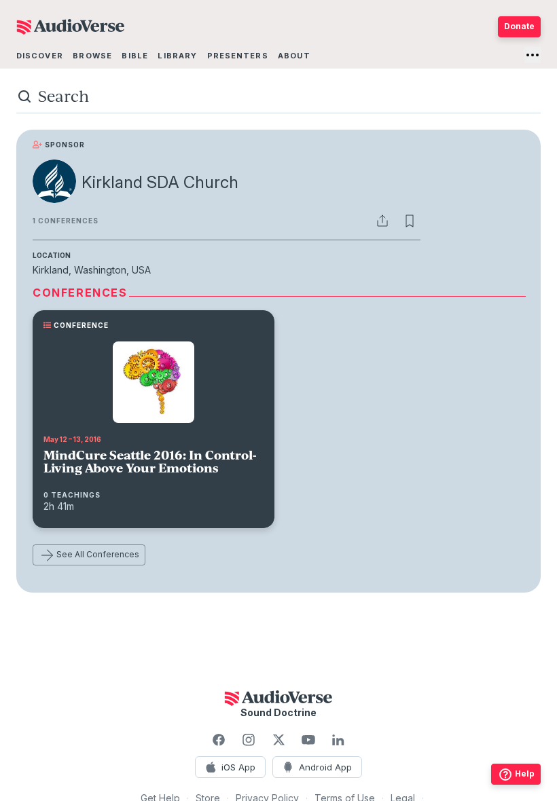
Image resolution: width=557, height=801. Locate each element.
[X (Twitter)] (278, 740)
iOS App (238, 767)
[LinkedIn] (338, 740)
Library (177, 55)
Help (525, 773)
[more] (532, 55)
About (294, 55)
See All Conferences (97, 554)
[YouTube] (308, 740)
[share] (382, 220)
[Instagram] (248, 740)
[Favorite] (409, 220)
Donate (519, 26)
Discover (39, 55)
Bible (135, 55)
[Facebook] (219, 740)
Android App (325, 767)
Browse (92, 55)
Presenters (237, 55)
